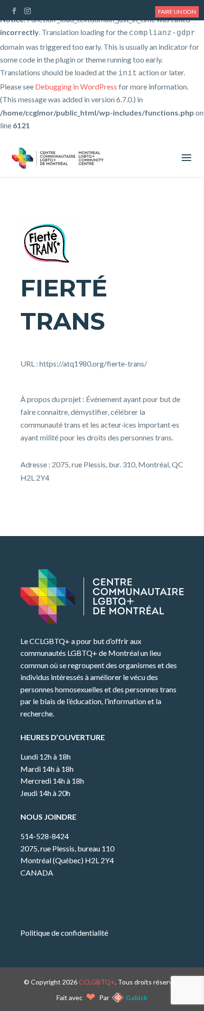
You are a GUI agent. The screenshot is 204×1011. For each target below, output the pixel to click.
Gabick (137, 997)
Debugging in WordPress (76, 86)
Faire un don (177, 11)
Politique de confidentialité (64, 932)
